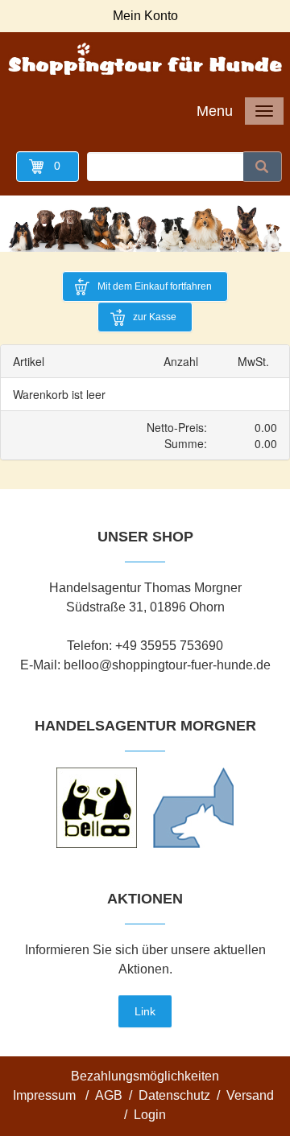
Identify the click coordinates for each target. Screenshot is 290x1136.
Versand (250, 1095)
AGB (108, 1095)
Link (145, 1011)
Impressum (44, 1095)
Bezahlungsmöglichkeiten (145, 1076)
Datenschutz (174, 1095)
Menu (215, 111)
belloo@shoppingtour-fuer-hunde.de (167, 665)
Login (150, 1115)
